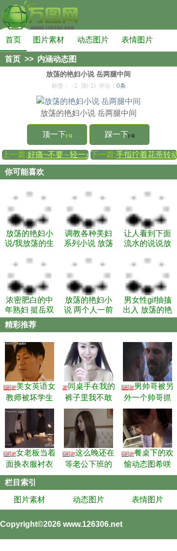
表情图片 (137, 39)
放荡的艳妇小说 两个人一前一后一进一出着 (88, 305)
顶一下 (57, 134)
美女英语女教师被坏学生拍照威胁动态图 (30, 391)
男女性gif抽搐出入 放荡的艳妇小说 (147, 305)
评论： (112, 85)
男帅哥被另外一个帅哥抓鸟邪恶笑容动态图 (148, 391)
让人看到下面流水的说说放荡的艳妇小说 (147, 238)
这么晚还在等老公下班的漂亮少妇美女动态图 (89, 458)
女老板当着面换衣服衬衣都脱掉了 (30, 458)
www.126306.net (92, 524)
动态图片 (93, 39)
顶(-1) (88, 85)
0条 (121, 85)
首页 (13, 39)
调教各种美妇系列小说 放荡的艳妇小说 (88, 238)
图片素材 (48, 39)
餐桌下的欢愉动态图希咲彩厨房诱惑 (148, 458)
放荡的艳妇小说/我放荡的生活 (29, 238)
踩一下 (120, 134)
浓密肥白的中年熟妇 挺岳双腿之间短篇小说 (29, 305)
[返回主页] (39, 15)
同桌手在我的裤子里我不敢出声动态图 (89, 391)
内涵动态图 (57, 59)
